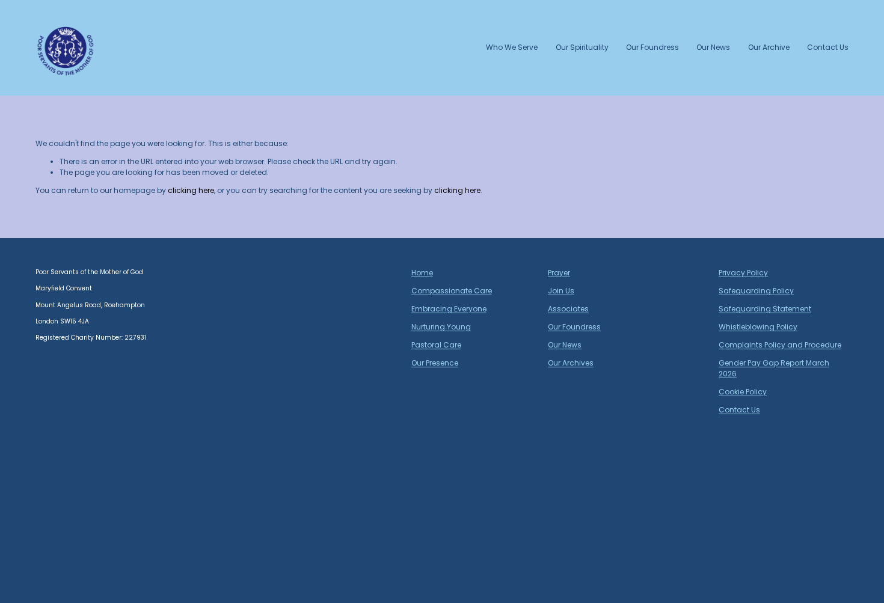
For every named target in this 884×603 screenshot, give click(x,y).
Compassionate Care (451, 291)
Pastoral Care (436, 345)
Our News (713, 47)
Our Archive (769, 47)
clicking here (191, 190)
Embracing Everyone (449, 309)
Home (422, 273)
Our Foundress (652, 47)
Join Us (561, 291)
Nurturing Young (441, 327)
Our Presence (434, 363)
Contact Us (828, 47)
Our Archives (571, 363)
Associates (568, 309)
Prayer (559, 273)
